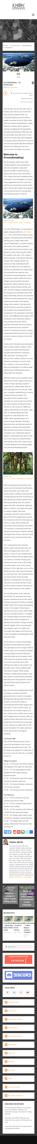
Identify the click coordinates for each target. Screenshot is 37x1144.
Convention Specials (14, 1087)
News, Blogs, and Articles (15, 1095)
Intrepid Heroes (12, 1044)
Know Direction (12, 1011)
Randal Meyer (14, 87)
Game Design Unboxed (14, 1036)
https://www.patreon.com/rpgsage (21, 877)
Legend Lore (11, 1053)
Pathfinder (25, 93)
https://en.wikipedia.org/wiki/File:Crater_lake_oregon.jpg (17, 222)
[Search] (6, 947)
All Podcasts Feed (13, 1002)
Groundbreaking (15, 45)
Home (6, 45)
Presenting (11, 1061)
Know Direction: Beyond (15, 1019)
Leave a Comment (27, 102)
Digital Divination (13, 1028)
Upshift (10, 1078)
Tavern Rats (11, 1070)
